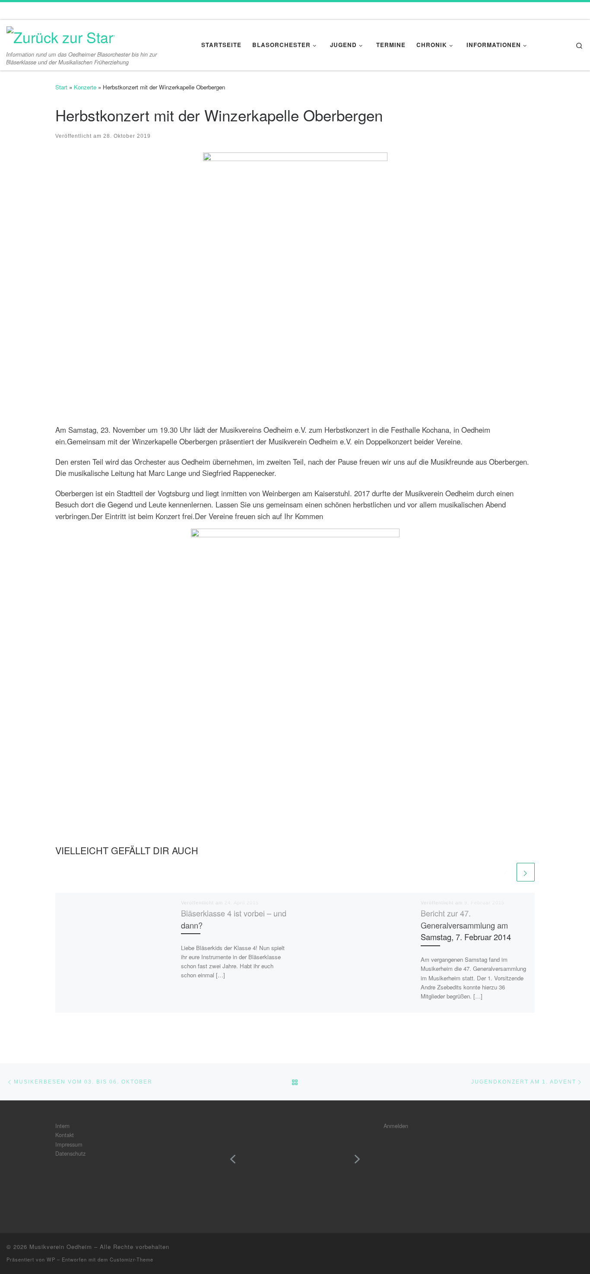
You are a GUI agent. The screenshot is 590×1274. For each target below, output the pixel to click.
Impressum (68, 1144)
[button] (233, 1159)
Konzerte (85, 87)
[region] (295, 1165)
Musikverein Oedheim (60, 1246)
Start (61, 87)
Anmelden (396, 1126)
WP (51, 1259)
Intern (62, 1126)
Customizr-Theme (131, 1259)
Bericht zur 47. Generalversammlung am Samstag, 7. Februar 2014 (466, 924)
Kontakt (64, 1135)
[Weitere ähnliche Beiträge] (526, 872)
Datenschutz (70, 1153)
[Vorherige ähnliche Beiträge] (506, 872)
